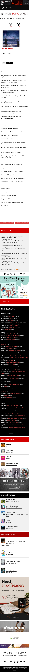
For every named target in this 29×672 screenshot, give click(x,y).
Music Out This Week (8, 309)
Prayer (18, 655)
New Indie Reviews (8, 495)
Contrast (8, 522)
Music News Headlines (9, 231)
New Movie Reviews (8, 534)
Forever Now (9, 452)
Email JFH (18, 652)
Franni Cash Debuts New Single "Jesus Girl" (12, 245)
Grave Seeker (9, 528)
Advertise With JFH (17, 653)
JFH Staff (9, 653)
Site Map (24, 652)
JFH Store (5, 655)
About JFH (4, 652)
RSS (19, 269)
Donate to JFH (12, 655)
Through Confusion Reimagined (14, 508)
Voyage (8, 458)
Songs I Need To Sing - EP (13, 501)
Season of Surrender (11, 465)
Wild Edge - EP (20, 18)
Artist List (2, 18)
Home (14, 657)
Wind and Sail (10, 18)
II (6, 446)
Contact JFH (11, 652)
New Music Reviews (8, 439)
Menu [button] (7, 7)
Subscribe (23, 655)
